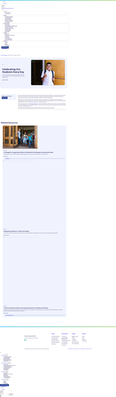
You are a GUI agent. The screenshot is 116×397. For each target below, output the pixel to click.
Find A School (3, 386)
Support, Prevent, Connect (9, 35)
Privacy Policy (75, 348)
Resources (5, 55)
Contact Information (8, 39)
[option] (36, 3)
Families (53, 333)
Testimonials (7, 45)
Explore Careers (5, 48)
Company (73, 333)
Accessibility (70, 348)
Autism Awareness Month (9, 315)
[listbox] (35, 2)
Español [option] (5, 3)
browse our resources (33, 103)
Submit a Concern (89, 348)
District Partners (65, 333)
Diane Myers (7, 158)
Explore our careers (5, 385)
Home (2, 55)
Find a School (7, 22)
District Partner (7, 13)
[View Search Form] (2, 6)
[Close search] (1, 392)
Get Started (7, 31)
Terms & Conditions (81, 348)
